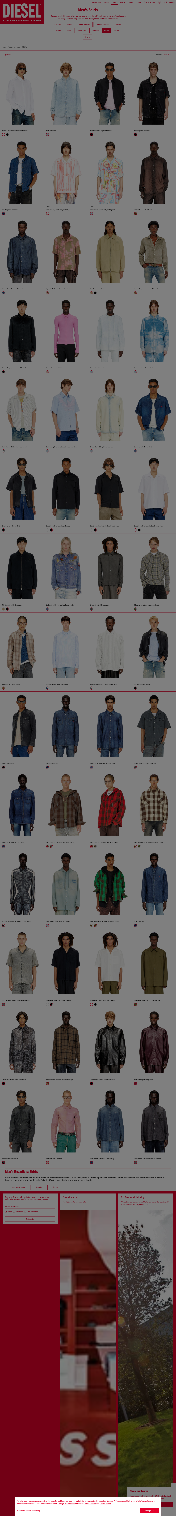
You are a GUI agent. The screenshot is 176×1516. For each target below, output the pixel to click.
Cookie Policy (105, 1504)
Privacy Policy (90, 1504)
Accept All (149, 1511)
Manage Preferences (66, 1504)
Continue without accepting (28, 1511)
